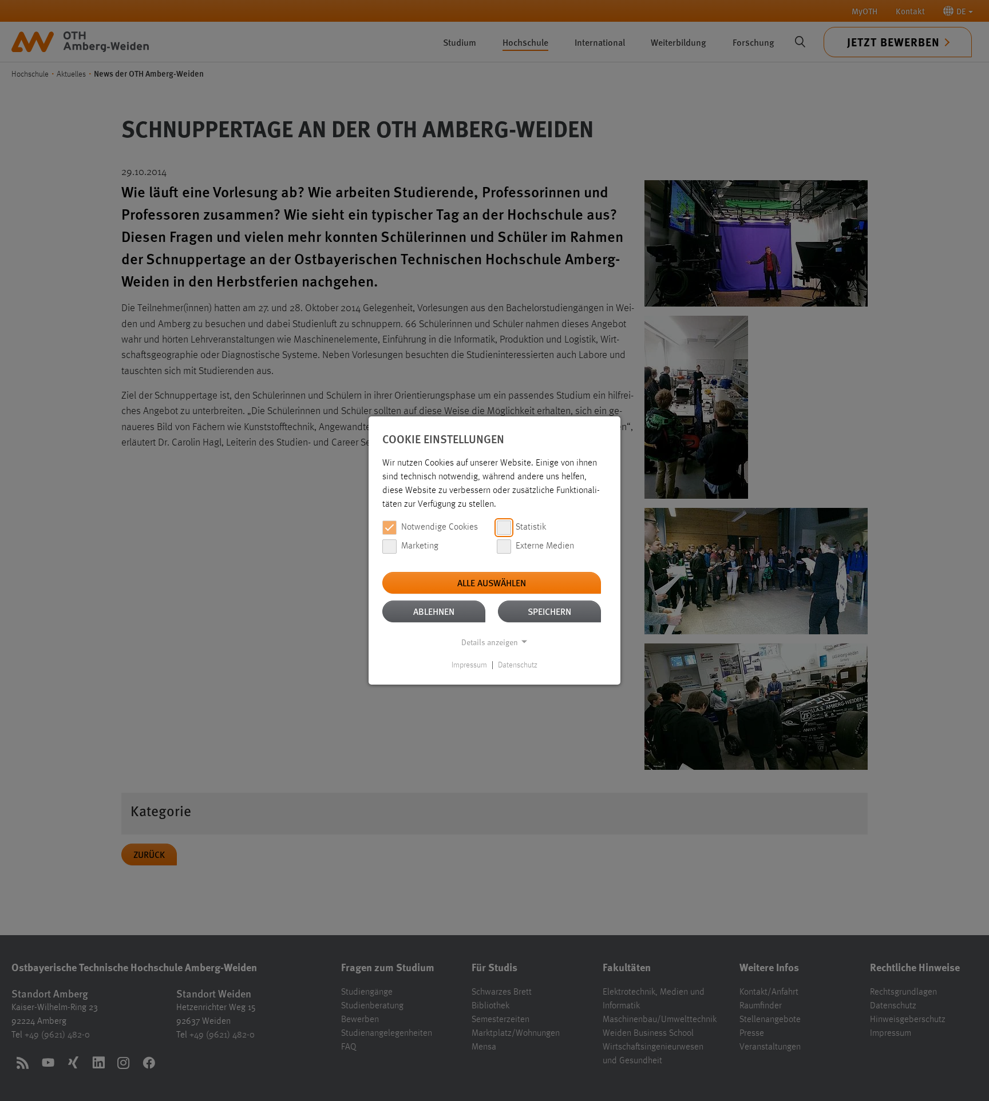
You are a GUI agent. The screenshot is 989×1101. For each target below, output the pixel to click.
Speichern (549, 611)
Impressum (469, 665)
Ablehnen (433, 611)
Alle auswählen (491, 582)
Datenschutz (517, 665)
